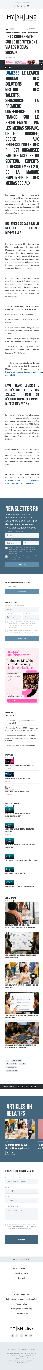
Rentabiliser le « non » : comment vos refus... (20, 886)
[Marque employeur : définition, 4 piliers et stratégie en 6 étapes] (22, 973)
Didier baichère (16, 1060)
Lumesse (12, 73)
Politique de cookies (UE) (21, 1309)
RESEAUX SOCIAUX (12, 1070)
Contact (21, 1278)
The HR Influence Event (25, 746)
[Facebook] (14, 6)
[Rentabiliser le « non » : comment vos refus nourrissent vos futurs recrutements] (9, 882)
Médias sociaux (11, 1067)
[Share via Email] (9, 67)
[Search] (31, 28)
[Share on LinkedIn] (5, 67)
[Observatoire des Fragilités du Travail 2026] (9, 761)
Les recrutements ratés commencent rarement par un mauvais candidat (20, 738)
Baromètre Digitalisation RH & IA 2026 (17, 779)
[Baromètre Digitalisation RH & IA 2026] (9, 775)
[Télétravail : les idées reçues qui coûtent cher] (9, 856)
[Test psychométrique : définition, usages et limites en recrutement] (22, 1003)
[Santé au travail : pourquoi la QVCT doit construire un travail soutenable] (22, 943)
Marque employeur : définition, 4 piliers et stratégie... (17, 1146)
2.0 (7, 1060)
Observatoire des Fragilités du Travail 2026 (19, 766)
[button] (7, 1153)
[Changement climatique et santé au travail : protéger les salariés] (9, 825)
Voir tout (9, 715)
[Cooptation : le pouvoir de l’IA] (9, 869)
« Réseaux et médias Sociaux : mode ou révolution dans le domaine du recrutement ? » (22, 480)
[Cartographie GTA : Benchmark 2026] (9, 787)
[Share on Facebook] (41, 64)
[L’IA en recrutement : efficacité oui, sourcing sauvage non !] (9, 841)
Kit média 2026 (22, 1313)
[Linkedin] (24, 6)
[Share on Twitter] (22, 1086)
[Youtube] (28, 6)
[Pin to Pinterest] (26, 1086)
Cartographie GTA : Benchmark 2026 (17, 792)
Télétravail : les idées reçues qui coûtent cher (21, 860)
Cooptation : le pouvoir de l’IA (15, 873)
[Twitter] (18, 6)
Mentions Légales (21, 1294)
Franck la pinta (11, 1064)
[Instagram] (21, 6)
